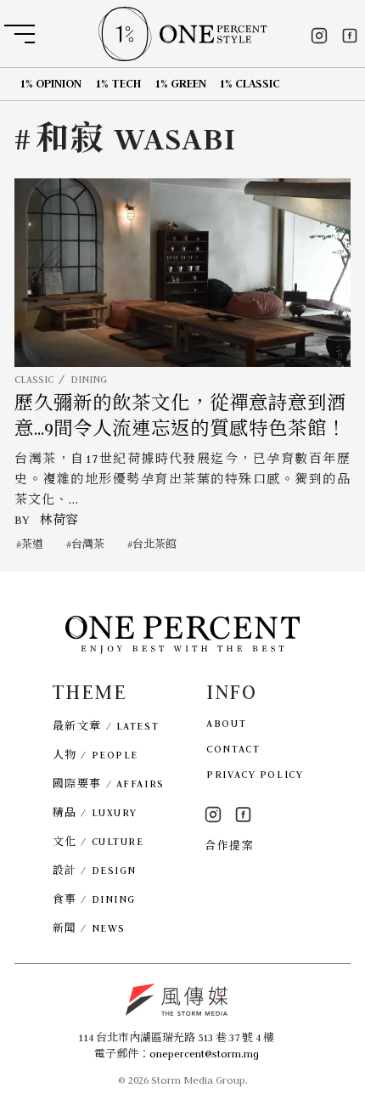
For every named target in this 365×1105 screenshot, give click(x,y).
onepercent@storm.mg (204, 1053)
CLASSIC (33, 379)
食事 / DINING (94, 899)
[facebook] (349, 35)
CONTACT (233, 748)
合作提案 (229, 845)
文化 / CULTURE (98, 841)
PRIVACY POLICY (254, 774)
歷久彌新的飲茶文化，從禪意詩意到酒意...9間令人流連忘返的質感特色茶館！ (180, 416)
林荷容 (59, 519)
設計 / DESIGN (95, 870)
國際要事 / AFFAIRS (109, 783)
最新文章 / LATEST (106, 725)
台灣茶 (87, 544)
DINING (88, 379)
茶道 (32, 544)
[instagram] (319, 35)
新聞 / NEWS (89, 928)
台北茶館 (154, 544)
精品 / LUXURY (95, 812)
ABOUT (226, 723)
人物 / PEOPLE (95, 754)
